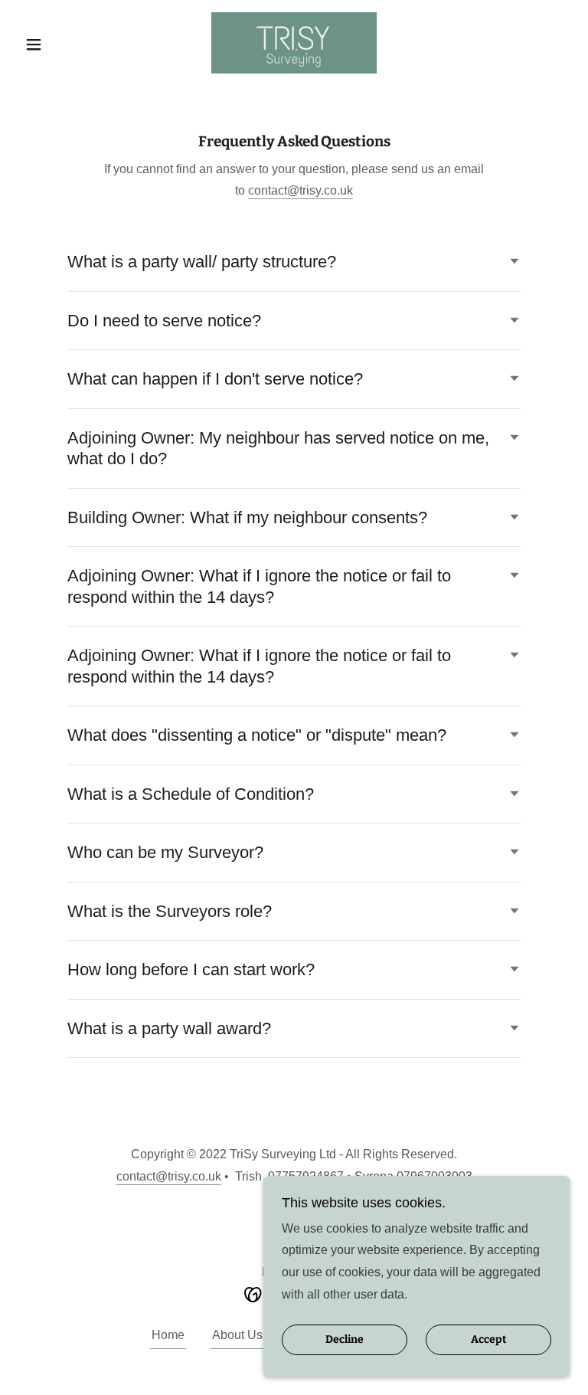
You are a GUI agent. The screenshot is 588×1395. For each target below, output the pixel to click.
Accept (489, 1340)
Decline (344, 1340)
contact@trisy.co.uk (300, 190)
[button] (59, 44)
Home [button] (168, 1334)
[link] (294, 43)
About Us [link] (237, 1334)
